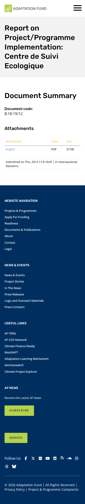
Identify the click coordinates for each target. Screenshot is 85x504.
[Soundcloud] (69, 458)
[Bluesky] (14, 466)
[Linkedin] (55, 458)
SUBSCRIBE (19, 410)
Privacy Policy (15, 489)
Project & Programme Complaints (53, 489)
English (10, 149)
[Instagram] (76, 458)
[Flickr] (40, 458)
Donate (16, 437)
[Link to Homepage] (25, 8)
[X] (33, 458)
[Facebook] (26, 458)
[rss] (62, 458)
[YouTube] (47, 458)
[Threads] (7, 466)
